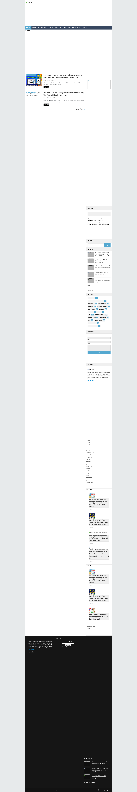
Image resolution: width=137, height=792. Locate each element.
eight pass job (91, 309)
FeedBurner (71, 646)
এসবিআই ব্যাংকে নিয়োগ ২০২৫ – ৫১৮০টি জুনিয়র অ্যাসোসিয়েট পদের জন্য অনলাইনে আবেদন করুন (102, 267)
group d (99, 312)
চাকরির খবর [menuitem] (88, 450)
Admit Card (66, 27)
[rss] (101, 790)
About (89, 288)
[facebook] (92, 790)
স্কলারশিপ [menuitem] (88, 468)
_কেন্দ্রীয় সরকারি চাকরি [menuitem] (90, 452)
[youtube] (107, 790)
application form (102, 303)
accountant (91, 303)
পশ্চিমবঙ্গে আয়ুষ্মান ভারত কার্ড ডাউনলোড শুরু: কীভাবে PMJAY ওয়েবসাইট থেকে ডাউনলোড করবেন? (98, 502)
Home (29, 27)
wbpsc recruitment (93, 325)
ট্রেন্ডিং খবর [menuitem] (88, 459)
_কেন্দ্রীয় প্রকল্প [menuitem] (89, 466)
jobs (89, 314)
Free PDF (35, 27)
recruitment (103, 317)
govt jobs (90, 312)
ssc (89, 320)
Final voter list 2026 (32, 74)
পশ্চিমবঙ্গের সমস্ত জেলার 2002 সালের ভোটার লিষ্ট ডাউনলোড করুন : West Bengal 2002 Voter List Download (102, 254)
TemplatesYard (49, 790)
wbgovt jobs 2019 (92, 323)
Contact (89, 445)
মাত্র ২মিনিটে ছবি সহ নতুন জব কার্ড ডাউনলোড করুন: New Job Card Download (98, 538)
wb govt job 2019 (98, 320)
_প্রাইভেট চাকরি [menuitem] (89, 457)
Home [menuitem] (87, 448)
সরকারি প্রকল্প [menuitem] (88, 461)
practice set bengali (100, 314)
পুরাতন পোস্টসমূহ (79, 109)
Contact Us (90, 290)
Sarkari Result (76, 27)
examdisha (101, 309)
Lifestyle (85, 27)
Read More (46, 87)
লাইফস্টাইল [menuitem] (88, 471)
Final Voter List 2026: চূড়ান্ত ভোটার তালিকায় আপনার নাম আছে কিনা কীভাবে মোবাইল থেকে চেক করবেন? (64, 94)
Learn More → (91, 380)
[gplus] (95, 790)
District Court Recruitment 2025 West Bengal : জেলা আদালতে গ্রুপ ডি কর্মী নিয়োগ (102, 280)
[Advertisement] (82, 13)
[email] (104, 790)
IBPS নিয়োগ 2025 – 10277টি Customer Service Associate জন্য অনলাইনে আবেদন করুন (102, 261)
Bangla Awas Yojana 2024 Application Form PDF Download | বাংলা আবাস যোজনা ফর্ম (99, 554)
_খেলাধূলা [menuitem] (87, 473)
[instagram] (98, 790)
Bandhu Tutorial (63, 790)
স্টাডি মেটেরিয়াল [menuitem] (89, 477)
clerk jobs (90, 306)
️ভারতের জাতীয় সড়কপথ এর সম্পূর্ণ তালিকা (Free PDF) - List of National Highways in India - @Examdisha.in (99, 219)
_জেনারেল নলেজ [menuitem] (89, 480)
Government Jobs (46, 27)
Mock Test (58, 27)
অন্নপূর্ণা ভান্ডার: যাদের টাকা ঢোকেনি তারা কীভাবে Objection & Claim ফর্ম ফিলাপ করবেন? (98, 522)
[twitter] (89, 790)
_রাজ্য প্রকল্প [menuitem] (88, 464)
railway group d (92, 317)
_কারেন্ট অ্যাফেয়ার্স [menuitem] (89, 482)
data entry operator (102, 306)
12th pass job (91, 298)
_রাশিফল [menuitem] (87, 475)
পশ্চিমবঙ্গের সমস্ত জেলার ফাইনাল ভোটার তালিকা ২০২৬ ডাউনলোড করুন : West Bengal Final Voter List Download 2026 (63, 76)
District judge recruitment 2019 (96, 300)
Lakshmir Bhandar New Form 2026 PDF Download (101, 273)
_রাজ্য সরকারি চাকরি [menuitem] (89, 455)
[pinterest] (110, 790)
